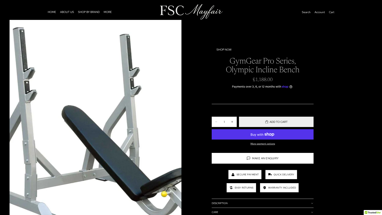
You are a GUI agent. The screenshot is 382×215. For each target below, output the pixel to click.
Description (220, 203)
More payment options (262, 143)
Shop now (224, 49)
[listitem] (108, 12)
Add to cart (279, 122)
